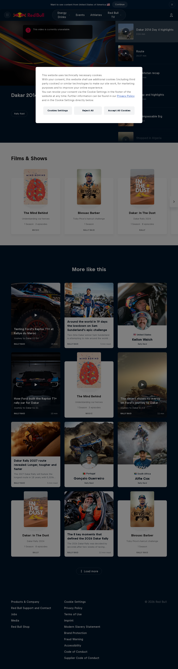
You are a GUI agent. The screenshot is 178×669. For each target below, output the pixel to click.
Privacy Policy (126, 95)
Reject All (88, 110)
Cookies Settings (57, 110)
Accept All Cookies (119, 110)
